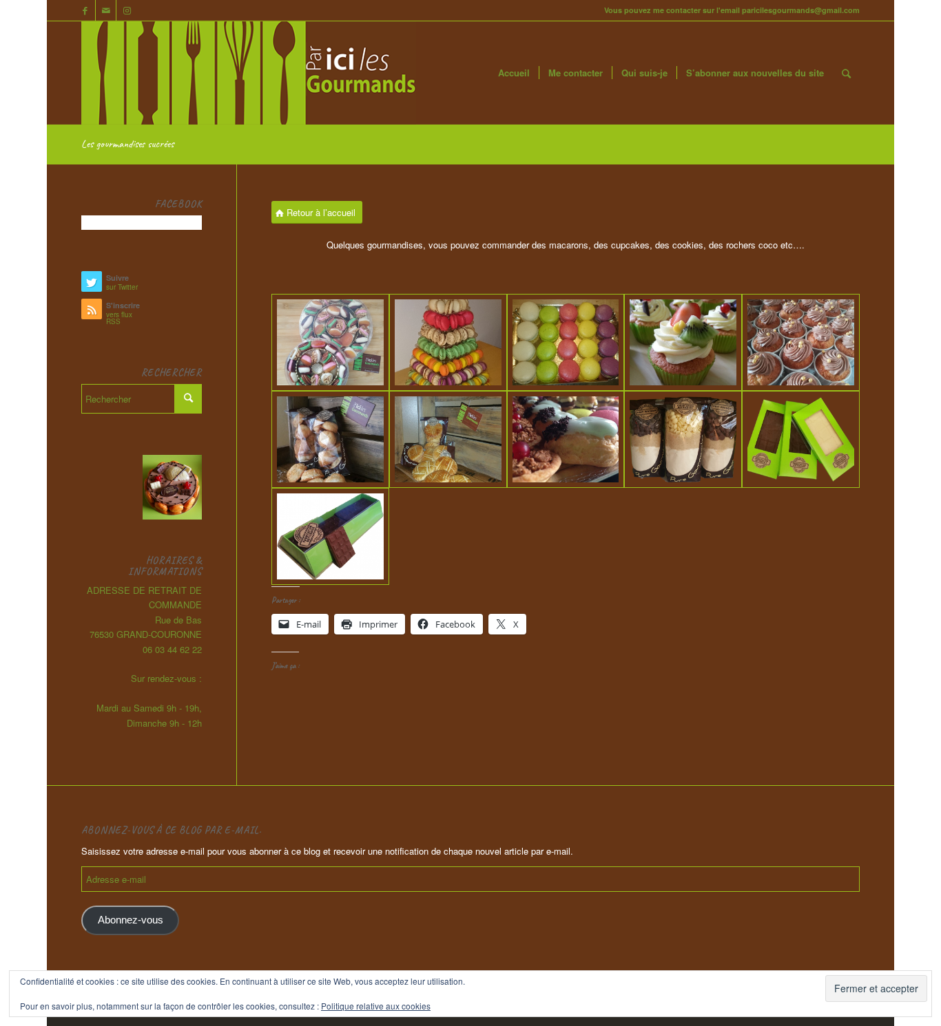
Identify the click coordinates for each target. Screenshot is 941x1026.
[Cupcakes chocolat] (801, 342)
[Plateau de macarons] (566, 342)
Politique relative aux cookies (376, 1006)
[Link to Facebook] (85, 10)
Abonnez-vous (130, 920)
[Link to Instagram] (126, 10)
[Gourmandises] (566, 439)
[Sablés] (448, 439)
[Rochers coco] (330, 439)
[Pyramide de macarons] (448, 342)
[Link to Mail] (106, 10)
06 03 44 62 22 (172, 649)
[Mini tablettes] (330, 536)
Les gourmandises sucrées (127, 144)
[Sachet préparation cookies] (683, 439)
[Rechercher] (846, 73)
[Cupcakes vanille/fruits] (683, 342)
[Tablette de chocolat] (801, 439)
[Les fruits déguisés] (330, 342)
